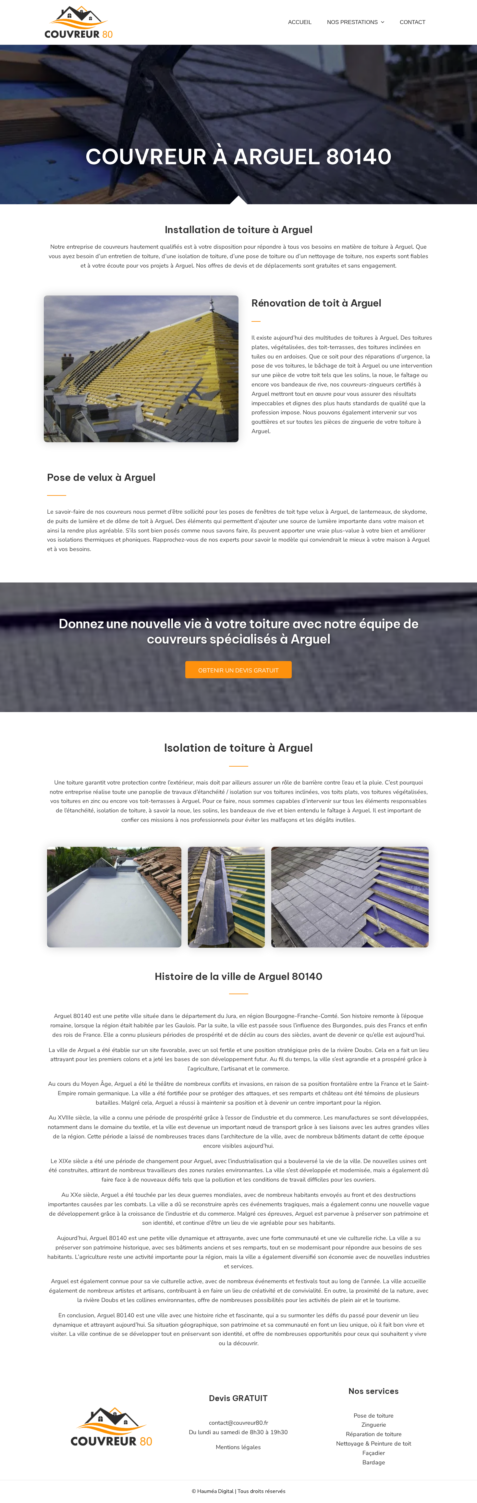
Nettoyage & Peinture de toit (373, 1443)
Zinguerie (373, 1425)
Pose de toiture (374, 1416)
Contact (412, 22)
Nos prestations (352, 22)
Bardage (373, 1462)
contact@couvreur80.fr (238, 1423)
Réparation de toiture (374, 1434)
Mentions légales (238, 1447)
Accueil (300, 22)
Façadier (373, 1453)
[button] (381, 22)
